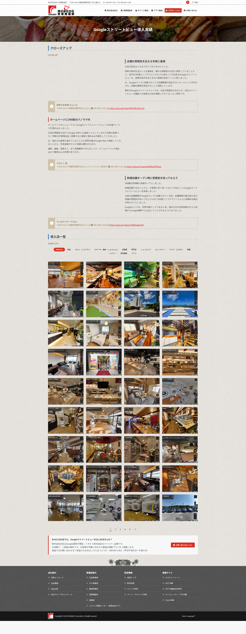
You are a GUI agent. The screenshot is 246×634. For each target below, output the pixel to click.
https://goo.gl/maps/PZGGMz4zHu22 (126, 108)
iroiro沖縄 (169, 600)
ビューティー (160, 249)
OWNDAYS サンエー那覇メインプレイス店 (185, 355)
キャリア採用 (132, 589)
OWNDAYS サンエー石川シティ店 (147, 355)
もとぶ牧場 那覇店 (147, 442)
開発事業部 (93, 589)
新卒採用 (130, 583)
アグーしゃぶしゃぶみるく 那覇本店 (109, 442)
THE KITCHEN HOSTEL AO (185, 326)
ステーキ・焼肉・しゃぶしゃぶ (106, 249)
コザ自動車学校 (185, 500)
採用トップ (131, 577)
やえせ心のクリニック (71, 326)
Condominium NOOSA (71, 355)
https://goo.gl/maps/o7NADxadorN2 (126, 224)
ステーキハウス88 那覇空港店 (147, 471)
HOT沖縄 (169, 583)
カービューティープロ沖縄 (176, 594)
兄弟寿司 (185, 413)
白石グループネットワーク (61, 594)
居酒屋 (124, 249)
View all (59, 249)
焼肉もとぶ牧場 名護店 (71, 442)
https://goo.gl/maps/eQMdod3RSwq (144, 166)
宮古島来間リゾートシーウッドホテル (185, 296)
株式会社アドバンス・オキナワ (147, 500)
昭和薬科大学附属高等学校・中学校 (147, 296)
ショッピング (146, 249)
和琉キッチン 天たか (71, 471)
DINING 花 (147, 413)
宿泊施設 (124, 253)
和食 (69, 249)
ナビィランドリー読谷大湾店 (185, 384)
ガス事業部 (93, 583)
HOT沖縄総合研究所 (173, 589)
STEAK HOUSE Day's (185, 471)
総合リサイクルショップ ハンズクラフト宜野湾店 (109, 471)
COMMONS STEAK (109, 413)
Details (78, 267)
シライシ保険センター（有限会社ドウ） (105, 605)
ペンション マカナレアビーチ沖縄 (147, 326)
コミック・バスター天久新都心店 (71, 413)
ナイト (134, 253)
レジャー (113, 253)
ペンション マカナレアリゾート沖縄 (109, 326)
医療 (189, 249)
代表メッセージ (57, 577)
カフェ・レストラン (82, 249)
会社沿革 (54, 589)
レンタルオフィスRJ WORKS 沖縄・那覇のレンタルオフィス (185, 442)
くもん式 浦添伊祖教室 (109, 500)
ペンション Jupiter (147, 384)
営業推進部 (93, 594)
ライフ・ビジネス (176, 249)
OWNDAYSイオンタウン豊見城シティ (109, 384)
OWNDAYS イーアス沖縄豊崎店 (71, 384)
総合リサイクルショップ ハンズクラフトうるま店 (109, 355)
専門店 (133, 249)
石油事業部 (93, 577)
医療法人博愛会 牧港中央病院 (71, 500)
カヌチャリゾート (172, 577)
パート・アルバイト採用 (137, 594)
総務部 (92, 600)
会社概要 (54, 583)
